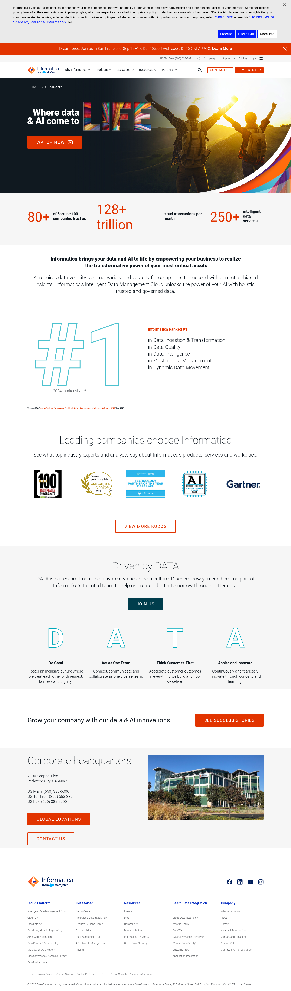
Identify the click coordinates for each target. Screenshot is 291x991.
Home (33, 87)
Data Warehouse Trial (88, 936)
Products (101, 69)
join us (146, 603)
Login (253, 58)
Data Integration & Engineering (44, 930)
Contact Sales (83, 930)
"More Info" (224, 17)
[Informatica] (43, 70)
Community (131, 924)
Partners (167, 69)
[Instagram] (261, 882)
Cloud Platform (38, 903)
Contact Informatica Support (237, 949)
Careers (225, 924)
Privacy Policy (44, 974)
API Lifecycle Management (91, 943)
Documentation (133, 930)
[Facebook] (229, 882)
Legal (30, 974)
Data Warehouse (182, 930)
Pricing (243, 58)
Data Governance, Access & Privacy (47, 956)
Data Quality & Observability (43, 943)
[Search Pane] (199, 70)
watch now (51, 142)
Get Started (84, 903)
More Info (267, 34)
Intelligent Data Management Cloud (47, 911)
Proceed (226, 34)
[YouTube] (250, 882)
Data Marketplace (37, 962)
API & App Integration (39, 936)
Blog (126, 917)
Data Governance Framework (189, 936)
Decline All (246, 34)
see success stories (229, 720)
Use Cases (123, 69)
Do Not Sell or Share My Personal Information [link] (127, 974)
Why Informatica (75, 69)
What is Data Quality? (184, 943)
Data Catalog (34, 924)
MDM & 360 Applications (41, 949)
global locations (58, 819)
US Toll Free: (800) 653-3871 (176, 58)
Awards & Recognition (233, 930)
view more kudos (145, 526)
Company (210, 58)
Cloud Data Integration (185, 917)
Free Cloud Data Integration (91, 917)
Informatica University (136, 936)
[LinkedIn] (240, 882)
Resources (146, 69)
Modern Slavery (64, 974)
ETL (175, 911)
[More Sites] (261, 58)
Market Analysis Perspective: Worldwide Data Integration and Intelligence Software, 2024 (77, 408)
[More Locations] (198, 58)
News (224, 917)
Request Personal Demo (89, 924)
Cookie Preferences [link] (87, 974)
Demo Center (83, 911)
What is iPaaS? (181, 924)
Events (128, 911)
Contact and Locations (233, 936)
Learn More (222, 48)
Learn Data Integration (190, 903)
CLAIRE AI (33, 917)
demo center (249, 70)
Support (227, 58)
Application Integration (186, 956)
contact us (220, 70)
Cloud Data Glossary (135, 943)
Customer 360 (181, 949)
